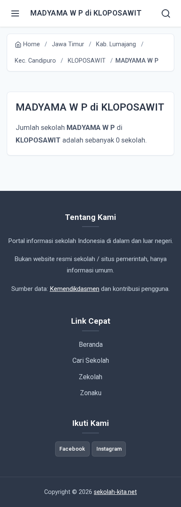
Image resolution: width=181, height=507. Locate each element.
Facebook (72, 449)
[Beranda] (165, 13)
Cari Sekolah (90, 360)
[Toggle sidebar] (15, 13)
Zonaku (90, 393)
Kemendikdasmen (74, 289)
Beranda (91, 345)
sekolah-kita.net (115, 492)
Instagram (109, 449)
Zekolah (90, 377)
